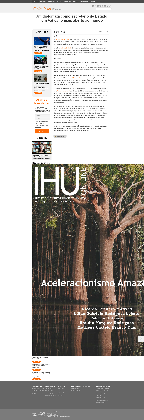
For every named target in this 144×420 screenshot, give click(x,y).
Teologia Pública (49, 390)
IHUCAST (60, 395)
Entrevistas (60, 390)
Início (35, 1)
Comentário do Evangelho (102, 388)
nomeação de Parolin (62, 39)
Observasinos (48, 388)
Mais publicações (75, 388)
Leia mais (36, 361)
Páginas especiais (62, 392)
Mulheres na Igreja (100, 402)
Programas (51, 1)
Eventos (75, 1)
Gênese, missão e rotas (38, 388)
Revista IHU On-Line (76, 390)
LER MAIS (38, 52)
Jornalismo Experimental (64, 393)
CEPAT (34, 393)
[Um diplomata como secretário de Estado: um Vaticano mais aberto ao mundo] (64, 32)
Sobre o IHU (43, 1)
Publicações (67, 1)
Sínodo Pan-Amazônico (102, 400)
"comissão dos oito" (63, 91)
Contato (93, 1)
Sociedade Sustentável (50, 395)
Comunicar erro (60, 136)
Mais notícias (61, 388)
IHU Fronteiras (48, 392)
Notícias (59, 1)
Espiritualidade (84, 1)
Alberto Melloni (66, 48)
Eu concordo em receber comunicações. (42, 122)
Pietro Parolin (76, 78)
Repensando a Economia (51, 393)
